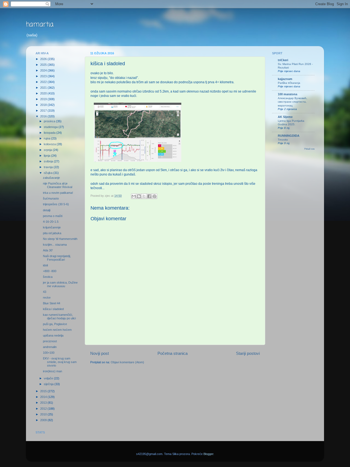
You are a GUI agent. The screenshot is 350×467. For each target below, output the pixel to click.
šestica (47, 276)
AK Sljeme (285, 116)
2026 (44, 59)
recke (47, 297)
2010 (44, 414)
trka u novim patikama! (58, 192)
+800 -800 (49, 271)
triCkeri (283, 60)
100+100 (48, 352)
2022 (44, 82)
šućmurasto (51, 198)
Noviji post (99, 353)
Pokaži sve (309, 149)
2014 (44, 396)
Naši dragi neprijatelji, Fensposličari (57, 257)
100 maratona (287, 94)
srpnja (48, 149)
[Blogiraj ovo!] (139, 196)
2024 (44, 70)
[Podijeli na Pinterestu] (154, 196)
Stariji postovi (248, 353)
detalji (46, 210)
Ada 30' (48, 250)
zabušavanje (51, 177)
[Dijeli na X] (144, 196)
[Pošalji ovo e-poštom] (133, 196)
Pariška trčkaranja (289, 82)
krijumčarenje (52, 227)
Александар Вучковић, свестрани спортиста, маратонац (292, 102)
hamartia (40, 25)
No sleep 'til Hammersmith (60, 238)
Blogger (208, 454)
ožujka (48, 172)
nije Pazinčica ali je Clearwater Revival (57, 185)
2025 (44, 64)
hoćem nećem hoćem (57, 329)
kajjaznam (285, 79)
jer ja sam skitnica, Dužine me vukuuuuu (60, 284)
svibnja (49, 161)
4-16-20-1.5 (51, 221)
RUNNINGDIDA (288, 135)
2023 (44, 76)
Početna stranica (173, 353)
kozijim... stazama (55, 244)
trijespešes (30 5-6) (56, 204)
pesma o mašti (52, 216)
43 (44, 291)
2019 (44, 99)
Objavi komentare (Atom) (127, 362)
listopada (50, 132)
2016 (44, 116)
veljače (49, 378)
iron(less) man (52, 371)
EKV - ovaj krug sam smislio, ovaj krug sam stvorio (60, 362)
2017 (44, 110)
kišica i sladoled (53, 309)
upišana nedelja (53, 335)
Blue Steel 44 (51, 303)
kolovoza (50, 144)
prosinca (50, 121)
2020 (44, 93)
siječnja (49, 384)
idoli (45, 265)
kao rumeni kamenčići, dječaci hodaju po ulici (59, 316)
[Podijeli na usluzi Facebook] (149, 196)
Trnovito (283, 139)
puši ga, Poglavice (55, 324)
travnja (49, 167)
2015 (44, 391)
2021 (44, 87)
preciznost (50, 341)
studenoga (51, 127)
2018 (44, 104)
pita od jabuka (52, 233)
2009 (44, 420)
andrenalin (50, 347)
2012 (44, 408)
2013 (44, 402)
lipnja (47, 155)
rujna (47, 138)
